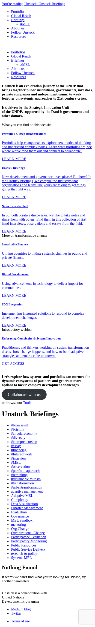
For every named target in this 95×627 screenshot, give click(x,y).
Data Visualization (24, 504)
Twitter (16, 613)
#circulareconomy (24, 433)
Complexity (19, 500)
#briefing (17, 429)
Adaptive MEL (22, 496)
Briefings (17, 20)
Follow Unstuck (23, 32)
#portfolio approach (25, 471)
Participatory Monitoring (29, 541)
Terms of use (20, 621)
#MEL (25, 24)
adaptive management (27, 491)
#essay (16, 446)
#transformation (22, 483)
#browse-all (19, 425)
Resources (18, 36)
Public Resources (23, 545)
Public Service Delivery (28, 549)
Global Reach (21, 16)
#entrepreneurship (24, 442)
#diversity (18, 438)
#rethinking (19, 475)
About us (17, 28)
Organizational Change (28, 533)
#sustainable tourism (26, 479)
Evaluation (19, 512)
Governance (20, 516)
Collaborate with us (24, 394)
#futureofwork (21, 454)
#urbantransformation (26, 487)
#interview (19, 458)
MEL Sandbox (22, 520)
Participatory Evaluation (28, 537)
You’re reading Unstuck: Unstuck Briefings (33, 4)
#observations (21, 467)
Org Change (20, 529)
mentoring (18, 524)
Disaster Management (27, 508)
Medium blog (21, 609)
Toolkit (28, 403)
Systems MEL (21, 558)
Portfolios (18, 12)
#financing (19, 450)
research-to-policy (24, 553)
